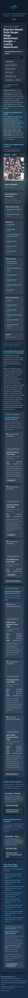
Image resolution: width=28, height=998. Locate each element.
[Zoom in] (22, 174)
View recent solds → (12, 774)
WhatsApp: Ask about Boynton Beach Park (12, 811)
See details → (11, 480)
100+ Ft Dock (9, 72)
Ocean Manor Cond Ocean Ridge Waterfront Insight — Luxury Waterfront (14, 919)
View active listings (12, 805)
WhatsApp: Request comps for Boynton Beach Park (14, 855)
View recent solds (11, 848)
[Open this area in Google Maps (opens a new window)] (6, 180)
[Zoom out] (22, 177)
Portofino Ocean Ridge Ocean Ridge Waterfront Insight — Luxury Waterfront (13, 894)
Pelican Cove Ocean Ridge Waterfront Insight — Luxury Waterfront (13, 901)
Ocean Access (9, 80)
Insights (14, 19)
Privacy (7, 990)
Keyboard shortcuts (13, 180)
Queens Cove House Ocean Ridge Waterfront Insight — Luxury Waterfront (14, 888)
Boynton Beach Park (11, 65)
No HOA (18, 80)
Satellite (14, 154)
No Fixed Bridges (10, 69)
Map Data (19, 180)
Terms (23, 180)
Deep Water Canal (11, 76)
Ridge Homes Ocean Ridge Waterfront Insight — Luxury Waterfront (13, 882)
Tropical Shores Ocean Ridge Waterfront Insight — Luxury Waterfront (13, 876)
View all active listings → (13, 581)
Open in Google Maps (14, 346)
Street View (7, 154)
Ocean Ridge (9, 61)
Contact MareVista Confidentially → (11, 965)
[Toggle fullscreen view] (22, 159)
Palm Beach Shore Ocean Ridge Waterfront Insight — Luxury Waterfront (14, 907)
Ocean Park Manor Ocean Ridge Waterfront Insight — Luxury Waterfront (14, 913)
